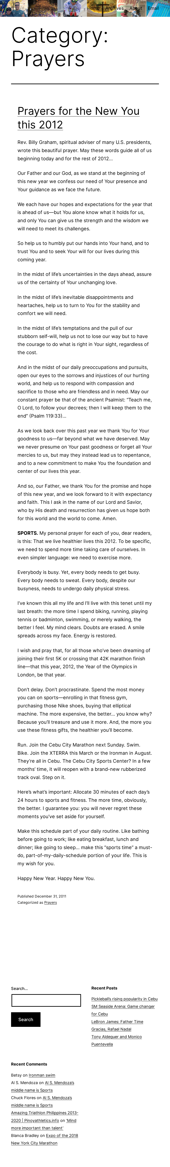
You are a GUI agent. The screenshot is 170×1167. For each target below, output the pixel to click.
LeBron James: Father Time (117, 1021)
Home (93, 8)
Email (153, 8)
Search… (19, 988)
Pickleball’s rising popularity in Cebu (124, 999)
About (135, 8)
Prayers (50, 902)
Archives (114, 8)
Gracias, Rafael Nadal (111, 1029)
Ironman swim (42, 1075)
